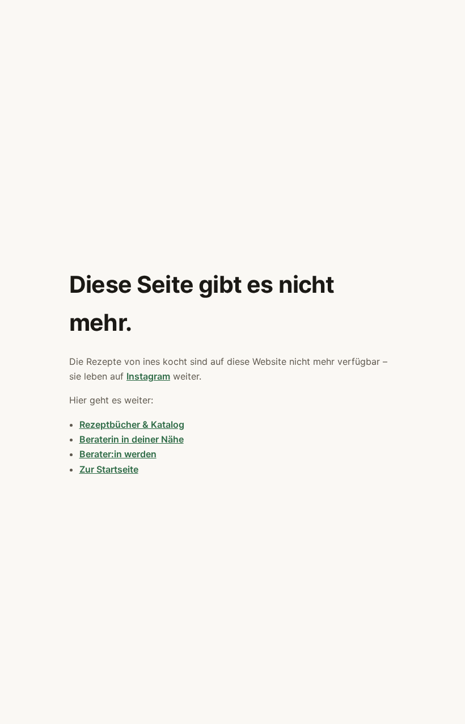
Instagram (148, 376)
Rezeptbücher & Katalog (131, 424)
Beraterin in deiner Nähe (131, 439)
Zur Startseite (108, 469)
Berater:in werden (118, 454)
